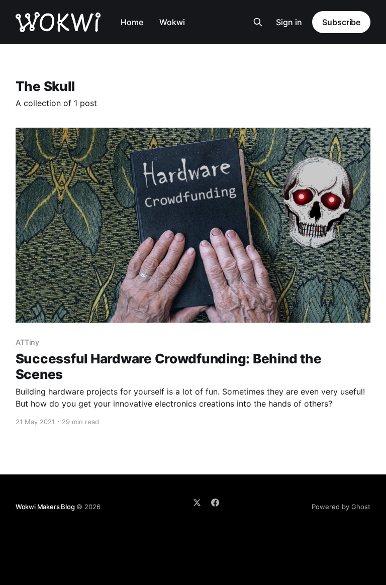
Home (132, 22)
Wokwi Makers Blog (45, 507)
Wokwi (172, 22)
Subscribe (341, 22)
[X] (197, 503)
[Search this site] (258, 22)
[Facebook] (215, 503)
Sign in (289, 22)
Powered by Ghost (341, 507)
